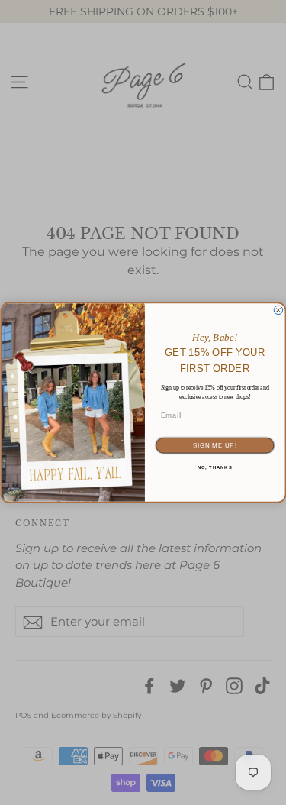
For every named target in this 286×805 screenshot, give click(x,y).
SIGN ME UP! (214, 445)
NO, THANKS (214, 467)
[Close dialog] (278, 310)
